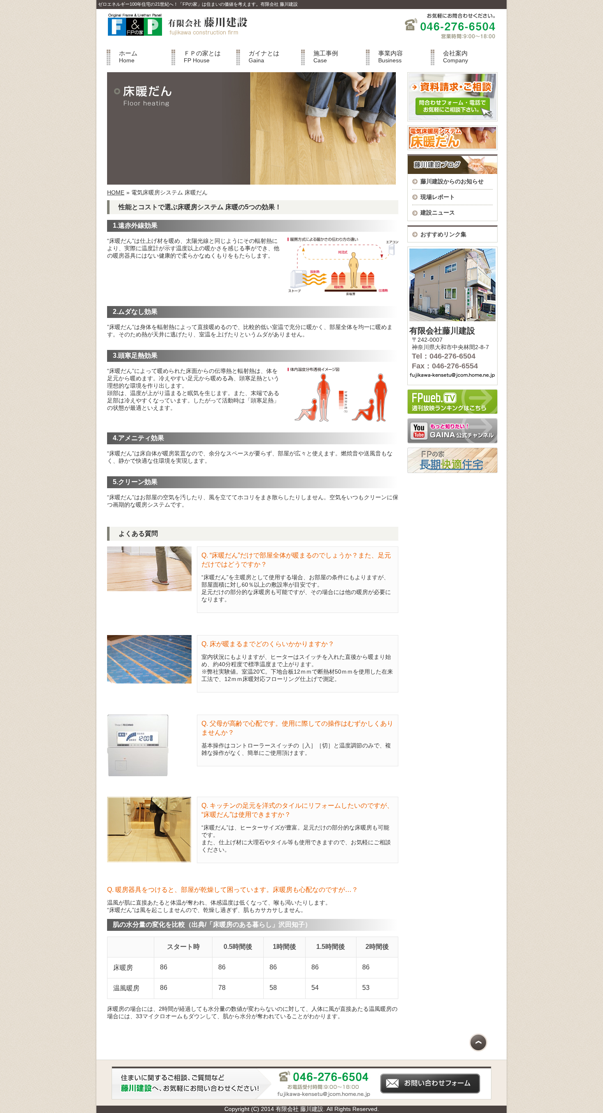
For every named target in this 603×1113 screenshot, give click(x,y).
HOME (115, 192)
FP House (202, 57)
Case (325, 57)
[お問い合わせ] (301, 1097)
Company (455, 57)
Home (128, 57)
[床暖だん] (452, 148)
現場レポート (437, 197)
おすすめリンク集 (443, 234)
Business (390, 57)
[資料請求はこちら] (452, 119)
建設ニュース (437, 212)
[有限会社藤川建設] (173, 40)
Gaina (264, 57)
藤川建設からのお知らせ (452, 181)
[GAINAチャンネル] (452, 441)
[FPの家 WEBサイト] (452, 471)
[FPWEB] (452, 412)
